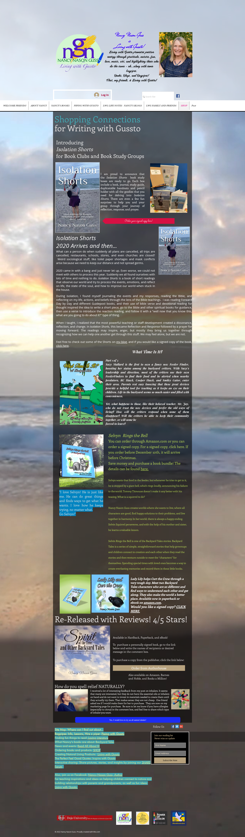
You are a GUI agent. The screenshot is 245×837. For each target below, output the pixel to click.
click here (62, 346)
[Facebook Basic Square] (172, 726)
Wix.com (96, 832)
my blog (121, 342)
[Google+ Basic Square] (181, 726)
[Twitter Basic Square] (177, 726)
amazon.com (152, 602)
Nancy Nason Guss (129, 35)
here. (145, 468)
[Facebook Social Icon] (178, 96)
